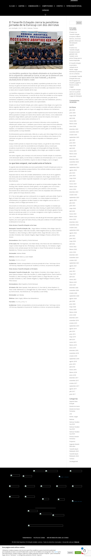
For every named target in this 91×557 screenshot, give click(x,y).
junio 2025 (72, 143)
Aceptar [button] (78, 552)
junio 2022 (72, 238)
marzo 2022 (72, 246)
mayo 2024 (72, 178)
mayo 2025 (72, 145)
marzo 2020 (72, 309)
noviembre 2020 (74, 290)
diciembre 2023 (73, 192)
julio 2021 (72, 268)
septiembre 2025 (74, 137)
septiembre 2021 (74, 263)
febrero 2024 (73, 186)
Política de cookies (39, 538)
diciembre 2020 (73, 287)
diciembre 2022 (73, 222)
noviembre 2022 (74, 225)
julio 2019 (72, 331)
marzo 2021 (72, 279)
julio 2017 (72, 391)
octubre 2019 (73, 323)
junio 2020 (72, 304)
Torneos (35, 28)
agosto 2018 (73, 361)
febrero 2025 (73, 154)
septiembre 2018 (74, 359)
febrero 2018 (73, 372)
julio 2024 (72, 173)
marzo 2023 (72, 214)
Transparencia (27, 538)
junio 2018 (72, 364)
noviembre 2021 (74, 257)
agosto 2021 (73, 266)
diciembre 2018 (73, 350)
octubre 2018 (73, 356)
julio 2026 (72, 110)
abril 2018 (72, 367)
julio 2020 (72, 301)
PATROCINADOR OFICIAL (74, 6)
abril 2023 (72, 211)
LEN (70, 414)
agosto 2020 (73, 298)
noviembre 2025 (74, 132)
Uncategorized (73, 461)
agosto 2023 (73, 200)
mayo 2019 (72, 337)
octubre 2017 (73, 383)
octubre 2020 (73, 293)
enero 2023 (72, 219)
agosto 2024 (73, 170)
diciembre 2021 (73, 255)
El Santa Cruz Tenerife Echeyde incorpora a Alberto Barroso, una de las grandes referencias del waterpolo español (75, 38)
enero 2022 (72, 252)
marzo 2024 (72, 184)
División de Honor (74, 406)
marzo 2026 (72, 121)
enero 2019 (72, 348)
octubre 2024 (73, 164)
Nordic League (73, 416)
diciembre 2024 (73, 159)
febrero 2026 (73, 123)
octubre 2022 (73, 227)
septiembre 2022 (74, 230)
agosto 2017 (73, 389)
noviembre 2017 (74, 380)
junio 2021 (72, 271)
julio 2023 (72, 203)
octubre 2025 (73, 134)
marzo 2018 (72, 369)
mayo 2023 (72, 208)
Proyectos (72, 441)
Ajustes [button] (70, 552)
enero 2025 (72, 156)
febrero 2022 (73, 249)
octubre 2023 (73, 195)
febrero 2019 (73, 345)
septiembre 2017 (74, 386)
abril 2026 (72, 118)
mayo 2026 (72, 115)
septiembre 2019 (74, 326)
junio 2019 (72, 334)
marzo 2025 (72, 151)
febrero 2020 (73, 312)
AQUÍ (56, 552)
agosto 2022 (73, 233)
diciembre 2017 (73, 378)
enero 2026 (72, 126)
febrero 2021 (73, 282)
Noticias (30, 28)
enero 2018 (72, 375)
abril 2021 (72, 277)
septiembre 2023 (74, 197)
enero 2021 (72, 285)
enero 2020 (72, 315)
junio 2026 (72, 113)
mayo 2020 (72, 307)
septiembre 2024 (74, 167)
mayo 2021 (72, 274)
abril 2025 (72, 148)
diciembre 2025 (73, 129)
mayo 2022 (72, 241)
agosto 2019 (73, 328)
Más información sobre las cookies (58, 538)
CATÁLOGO (45, 10)
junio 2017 (72, 394)
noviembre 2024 (74, 162)
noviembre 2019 (74, 320)
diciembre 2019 (73, 318)
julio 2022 (72, 236)
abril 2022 (72, 244)
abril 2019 (72, 339)
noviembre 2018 (74, 353)
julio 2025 (72, 140)
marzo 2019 (72, 342)
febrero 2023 (73, 216)
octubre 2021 (73, 260)
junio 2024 (72, 175)
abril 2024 (72, 181)
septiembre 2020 (74, 296)
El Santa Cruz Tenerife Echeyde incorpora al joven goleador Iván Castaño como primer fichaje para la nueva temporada (75, 54)
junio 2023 (72, 205)
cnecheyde (14, 28)
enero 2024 (72, 189)
